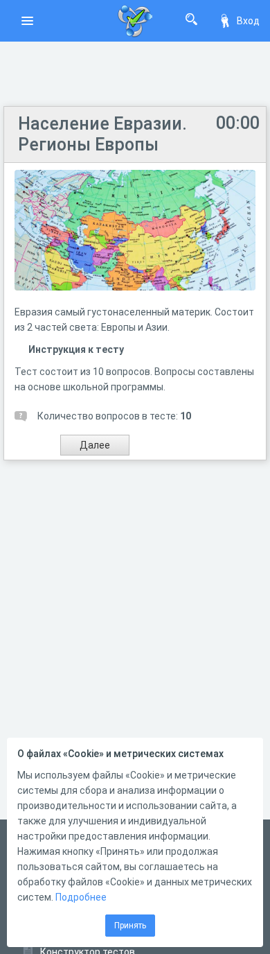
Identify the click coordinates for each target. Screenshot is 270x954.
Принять (130, 925)
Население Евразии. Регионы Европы (102, 134)
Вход (248, 20)
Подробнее (81, 897)
